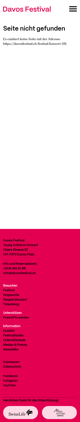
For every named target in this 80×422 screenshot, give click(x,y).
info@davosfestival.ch (19, 273)
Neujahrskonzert (15, 299)
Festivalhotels (13, 335)
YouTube (9, 385)
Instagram (10, 380)
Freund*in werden (16, 317)
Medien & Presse (15, 344)
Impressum (11, 362)
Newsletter (11, 349)
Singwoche (11, 295)
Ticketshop (11, 304)
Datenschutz (12, 366)
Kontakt (9, 330)
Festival (9, 290)
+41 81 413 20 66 (14, 268)
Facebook (10, 376)
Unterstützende (14, 340)
